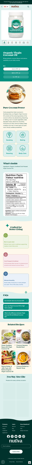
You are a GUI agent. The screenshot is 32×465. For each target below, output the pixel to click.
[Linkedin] (19, 436)
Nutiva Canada (14, 458)
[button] (3, 462)
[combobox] (6, 6)
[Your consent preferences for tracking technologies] (29, 462)
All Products (4, 426)
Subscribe (16, 452)
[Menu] (1, 6)
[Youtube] (16, 436)
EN (7, 6)
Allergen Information (24, 430)
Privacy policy (12, 461)
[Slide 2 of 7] (8, 42)
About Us (14, 426)
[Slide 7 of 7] (27, 42)
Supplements (4, 432)
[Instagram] (12, 436)
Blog (13, 428)
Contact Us (22, 426)
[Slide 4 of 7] (16, 42)
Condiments (4, 430)
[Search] (28, 6)
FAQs (21, 428)
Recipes (13, 430)
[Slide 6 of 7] (23, 42)
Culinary (4, 428)
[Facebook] (8, 436)
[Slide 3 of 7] (12, 42)
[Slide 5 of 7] (20, 42)
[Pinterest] (23, 436)
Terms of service (19, 461)
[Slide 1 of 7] (4, 42)
